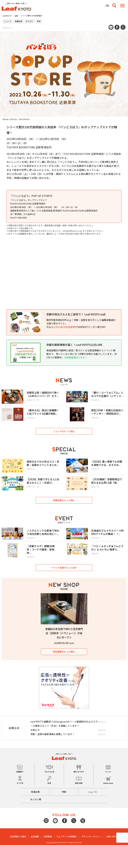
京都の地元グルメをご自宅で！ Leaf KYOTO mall (75, 314)
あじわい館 (35, 799)
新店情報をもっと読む (64, 651)
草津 (38, 21)
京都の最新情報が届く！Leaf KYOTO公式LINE (74, 345)
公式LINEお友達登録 (64, 327)
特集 (64, 791)
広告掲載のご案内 (18, 836)
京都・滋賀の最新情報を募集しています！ (52, 734)
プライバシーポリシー (91, 836)
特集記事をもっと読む (64, 500)
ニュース (7, 21)
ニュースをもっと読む (64, 431)
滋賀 (16, 16)
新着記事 (18, 21)
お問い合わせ (112, 836)
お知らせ (35, 730)
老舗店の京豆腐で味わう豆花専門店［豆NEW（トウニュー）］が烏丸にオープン (64, 633)
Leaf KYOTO (7, 16)
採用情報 (48, 836)
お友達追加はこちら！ (75, 357)
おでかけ (29, 21)
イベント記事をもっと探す (64, 567)
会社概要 (35, 836)
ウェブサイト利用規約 (66, 836)
